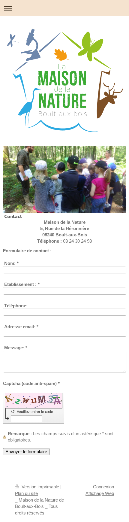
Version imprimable (40, 486)
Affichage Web (100, 493)
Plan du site (26, 493)
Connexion (103, 486)
